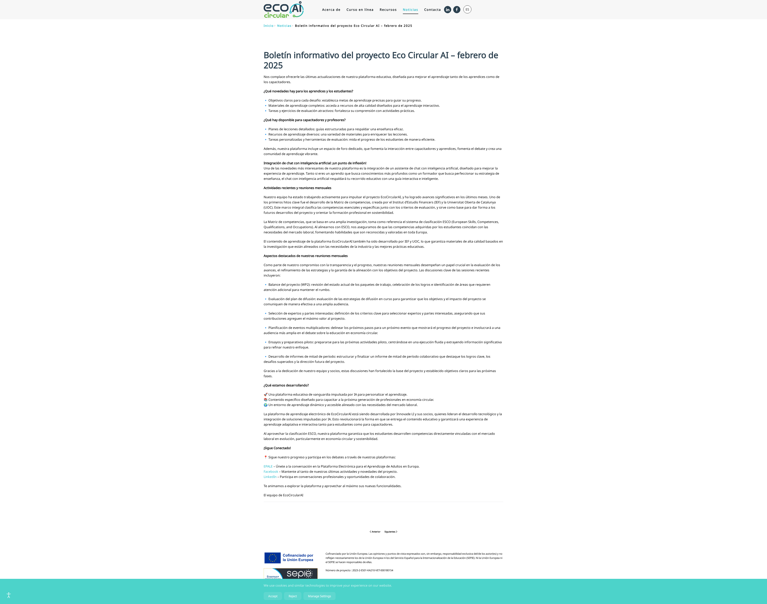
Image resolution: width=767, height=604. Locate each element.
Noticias (410, 9)
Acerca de (331, 9)
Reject (293, 596)
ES (467, 9)
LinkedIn (270, 477)
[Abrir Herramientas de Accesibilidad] (9, 595)
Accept (272, 596)
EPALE (268, 466)
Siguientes (389, 531)
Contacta (432, 9)
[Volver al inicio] (284, 9)
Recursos (388, 9)
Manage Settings (319, 596)
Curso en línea (360, 9)
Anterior (376, 531)
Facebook (271, 471)
